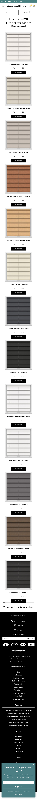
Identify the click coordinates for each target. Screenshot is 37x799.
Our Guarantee (18, 678)
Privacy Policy (18, 696)
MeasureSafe (18, 687)
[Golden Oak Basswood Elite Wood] (18, 164)
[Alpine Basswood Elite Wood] (18, 32)
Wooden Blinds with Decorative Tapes (18, 710)
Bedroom (18, 739)
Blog (18, 672)
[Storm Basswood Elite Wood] (18, 472)
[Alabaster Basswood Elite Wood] (18, 76)
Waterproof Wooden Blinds (18, 725)
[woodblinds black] (18, 6)
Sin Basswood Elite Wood (18, 372)
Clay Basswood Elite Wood (18, 152)
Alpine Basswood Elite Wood (18, 64)
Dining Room (18, 751)
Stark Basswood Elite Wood (18, 460)
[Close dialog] (33, 764)
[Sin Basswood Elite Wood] (18, 340)
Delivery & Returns (18, 681)
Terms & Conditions (18, 693)
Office (18, 748)
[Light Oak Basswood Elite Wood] (18, 208)
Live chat (20, 630)
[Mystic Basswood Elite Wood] (18, 296)
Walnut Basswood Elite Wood (18, 548)
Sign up (18, 787)
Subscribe (30, 638)
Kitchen (18, 745)
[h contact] (3, 6)
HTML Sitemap (18, 699)
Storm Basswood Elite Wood (18, 504)
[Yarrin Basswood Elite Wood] (18, 560)
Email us (20, 625)
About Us (18, 675)
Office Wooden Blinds (18, 719)
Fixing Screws (18, 690)
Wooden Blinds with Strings (18, 722)
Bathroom (18, 736)
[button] (6, 6)
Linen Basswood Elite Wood (18, 284)
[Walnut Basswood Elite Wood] (18, 516)
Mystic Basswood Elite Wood (19, 328)
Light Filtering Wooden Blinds (18, 713)
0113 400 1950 (20, 621)
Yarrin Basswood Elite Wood (18, 592)
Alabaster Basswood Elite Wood (18, 108)
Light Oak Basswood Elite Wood (18, 240)
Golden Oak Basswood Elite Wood (18, 196)
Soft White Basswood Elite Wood (18, 416)
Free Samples (18, 684)
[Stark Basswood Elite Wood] (18, 428)
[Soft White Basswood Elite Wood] (18, 384)
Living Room (18, 742)
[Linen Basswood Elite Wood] (18, 252)
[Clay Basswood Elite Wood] (18, 120)
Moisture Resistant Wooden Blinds (18, 716)
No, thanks (18, 794)
